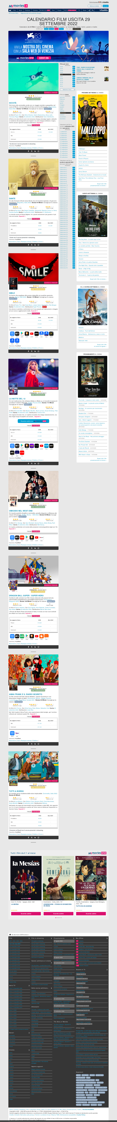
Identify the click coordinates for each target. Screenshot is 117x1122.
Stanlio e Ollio (79, 995)
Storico (29, 515)
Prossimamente (71, 1109)
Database (22, 1109)
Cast (18, 148)
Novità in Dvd (12, 982)
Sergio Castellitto (29, 210)
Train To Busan (83, 152)
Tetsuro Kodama (20, 607)
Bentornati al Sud (36, 1034)
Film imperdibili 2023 (14, 954)
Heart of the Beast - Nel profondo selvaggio (91, 436)
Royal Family (80, 1087)
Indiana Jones (93, 1092)
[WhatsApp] (38, 151)
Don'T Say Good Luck (37, 1083)
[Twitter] (32, 151)
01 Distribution (47, 212)
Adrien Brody (47, 523)
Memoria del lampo (36, 1091)
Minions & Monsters (84, 960)
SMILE (12, 293)
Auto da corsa (80, 1092)
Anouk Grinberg (49, 411)
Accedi (105, 6)
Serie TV (44, 1109)
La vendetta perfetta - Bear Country (89, 246)
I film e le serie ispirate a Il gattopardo (86, 1082)
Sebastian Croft (45, 708)
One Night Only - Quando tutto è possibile (91, 265)
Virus (86, 1092)
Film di (11, 976)
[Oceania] (92, 325)
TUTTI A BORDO (16, 791)
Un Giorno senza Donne (38, 1080)
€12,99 (51, 132)
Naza (33, 1094)
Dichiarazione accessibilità (68, 1115)
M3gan (88, 1077)
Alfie (77, 1004)
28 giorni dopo (99, 1075)
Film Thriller (12, 1038)
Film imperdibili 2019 (14, 965)
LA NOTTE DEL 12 (17, 398)
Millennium (96, 1095)
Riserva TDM (55, 1115)
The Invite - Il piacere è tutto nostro (89, 400)
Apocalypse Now (80, 990)
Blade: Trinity (79, 986)
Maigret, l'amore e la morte (38, 1069)
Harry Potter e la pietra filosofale (88, 262)
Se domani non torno (37, 1045)
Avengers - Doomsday (37, 1017)
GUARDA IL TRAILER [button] (50, 92)
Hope (33, 1028)
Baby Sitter (97, 1085)
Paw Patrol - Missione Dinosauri (62, 1008)
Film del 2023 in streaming (38, 949)
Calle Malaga (82, 430)
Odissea (81, 943)
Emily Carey (28, 708)
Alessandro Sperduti (41, 210)
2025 (17, 941)
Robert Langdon (80, 1095)
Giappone (12, 601)
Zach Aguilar (31, 607)
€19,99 (40, 623)
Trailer (79, 1109)
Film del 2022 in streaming (38, 952)
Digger (33, 1056)
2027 (10, 941)
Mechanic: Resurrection (82, 981)
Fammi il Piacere (83, 158)
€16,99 (40, 324)
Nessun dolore (83, 451)
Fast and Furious (91, 1097)
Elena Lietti (49, 115)
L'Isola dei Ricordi (84, 448)
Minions (78, 1075)
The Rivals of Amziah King (38, 1072)
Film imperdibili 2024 (14, 952)
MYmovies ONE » (14, 13)
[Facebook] (28, 151)
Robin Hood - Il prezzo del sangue (88, 957)
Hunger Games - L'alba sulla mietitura (41, 1012)
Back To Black (79, 977)
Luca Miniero (19, 801)
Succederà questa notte (38, 1042)
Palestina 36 (35, 1026)
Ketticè (81, 168)
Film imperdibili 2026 (14, 946)
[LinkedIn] (35, 151)
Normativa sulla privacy (27, 1115)
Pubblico (35, 148)
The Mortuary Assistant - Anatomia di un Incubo (92, 175)
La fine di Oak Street (84, 952)
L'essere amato (35, 1053)
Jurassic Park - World (101, 1087)
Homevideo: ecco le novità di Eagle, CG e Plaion (88, 1057)
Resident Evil (82, 413)
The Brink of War (36, 1077)
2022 (14, 109)
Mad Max (79, 1105)
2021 (33, 700)
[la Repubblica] (106, 2)
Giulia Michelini (13, 803)
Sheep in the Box (84, 255)
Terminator (93, 1105)
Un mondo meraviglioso (85, 433)
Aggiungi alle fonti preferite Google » (31, 13)
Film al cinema (13, 973)
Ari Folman (18, 708)
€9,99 (39, 225)
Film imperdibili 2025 (14, 949)
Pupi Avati (18, 210)
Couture (81, 259)
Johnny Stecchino (80, 972)
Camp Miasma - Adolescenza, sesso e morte (92, 334)
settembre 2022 (30, 117)
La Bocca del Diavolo (37, 1088)
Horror (17, 297)
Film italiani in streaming (38, 954)
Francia (35, 403)
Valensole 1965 (83, 340)
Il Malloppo (82, 149)
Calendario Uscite (35, 1109)
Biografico (20, 202)
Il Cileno (81, 249)
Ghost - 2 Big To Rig (84, 268)
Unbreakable (101, 1092)
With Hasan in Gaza (84, 454)
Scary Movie (85, 1075)
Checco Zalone (80, 1085)
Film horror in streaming (38, 957)
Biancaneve (100, 1082)
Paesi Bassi (22, 700)
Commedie (12, 1035)
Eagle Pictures (37, 307)
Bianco (33, 1050)
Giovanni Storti (39, 801)
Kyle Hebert (12, 609)
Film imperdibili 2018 (14, 968)
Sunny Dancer (83, 171)
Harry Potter (89, 1095)
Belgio (43, 698)
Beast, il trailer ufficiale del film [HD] (85, 1044)
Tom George (18, 523)
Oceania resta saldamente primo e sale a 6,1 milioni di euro (91, 1047)
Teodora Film (41, 412)
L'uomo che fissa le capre (82, 999)
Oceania (81, 327)
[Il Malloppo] (92, 146)
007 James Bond (103, 1090)
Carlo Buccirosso (49, 801)
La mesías (15, 904)
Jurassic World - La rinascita (83, 1022)
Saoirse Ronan (39, 523)
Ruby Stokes (36, 708)
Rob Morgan (52, 305)
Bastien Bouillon (30, 411)
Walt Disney (40, 525)
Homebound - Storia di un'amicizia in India (58, 905)
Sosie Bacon (29, 305)
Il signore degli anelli (82, 1102)
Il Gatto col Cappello (37, 1037)
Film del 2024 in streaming (38, 946)
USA (21, 297)
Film (27, 1109)
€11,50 (40, 723)
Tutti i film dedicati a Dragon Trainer (85, 1080)
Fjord (33, 1031)
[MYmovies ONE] (97, 853)
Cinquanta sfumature (82, 1090)
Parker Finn (18, 305)
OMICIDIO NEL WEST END (21, 510)
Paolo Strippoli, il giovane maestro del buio (87, 1054)
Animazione (48, 599)
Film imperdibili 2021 (14, 960)
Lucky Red (30, 710)
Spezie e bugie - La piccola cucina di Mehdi (91, 403)
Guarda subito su (27, 421)
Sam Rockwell (30, 523)
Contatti (17, 1115)
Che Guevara (86, 1105)
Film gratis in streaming (37, 941)
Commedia (46, 793)
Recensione (12, 148)
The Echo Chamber (84, 441)
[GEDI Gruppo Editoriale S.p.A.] (99, 2)
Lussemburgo (13, 700)
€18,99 (40, 626)
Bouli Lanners (40, 411)
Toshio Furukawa (50, 607)
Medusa (44, 803)
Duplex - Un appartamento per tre (84, 1008)
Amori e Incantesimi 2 (59, 1018)
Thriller (30, 403)
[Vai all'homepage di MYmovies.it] (18, 7)
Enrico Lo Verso (52, 210)
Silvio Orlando (29, 115)
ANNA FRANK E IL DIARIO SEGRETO (25, 694)
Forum (41, 148)
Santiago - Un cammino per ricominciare (90, 408)
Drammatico (52, 107)
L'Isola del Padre (36, 1085)
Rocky (99, 1105)
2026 (14, 941)
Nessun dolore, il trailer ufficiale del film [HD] (87, 1060)
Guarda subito (26, 914)
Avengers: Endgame (84, 416)
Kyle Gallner (45, 305)
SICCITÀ (12, 103)
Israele (29, 700)
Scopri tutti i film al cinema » (98, 279)
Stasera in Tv (55, 1109)
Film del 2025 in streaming (38, 943)
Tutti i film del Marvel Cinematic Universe (87, 1100)
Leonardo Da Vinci (89, 1087)
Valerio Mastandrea (39, 115)
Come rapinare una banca (86, 162)
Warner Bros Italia (45, 609)
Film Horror (12, 1041)
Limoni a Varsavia (84, 252)
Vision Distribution (48, 117)
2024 (21, 941)
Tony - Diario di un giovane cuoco (88, 242)
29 (24, 117)
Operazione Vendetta (81, 1017)
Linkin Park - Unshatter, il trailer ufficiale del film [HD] (89, 1039)
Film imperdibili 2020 (14, 963)
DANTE (12, 198)
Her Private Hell (83, 445)
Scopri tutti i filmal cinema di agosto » (100, 345)
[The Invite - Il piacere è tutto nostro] (92, 397)
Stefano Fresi (30, 801)
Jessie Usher (37, 305)
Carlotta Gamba (13, 212)
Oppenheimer (89, 1085)
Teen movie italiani (81, 1097)
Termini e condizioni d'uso (42, 1115)
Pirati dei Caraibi (93, 1090)
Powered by (12, 145)
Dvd (49, 1109)
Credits (11, 1115)
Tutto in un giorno (84, 906)
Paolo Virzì (18, 115)
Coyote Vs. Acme (84, 165)
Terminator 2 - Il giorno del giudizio (89, 275)
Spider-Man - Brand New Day (86, 946)
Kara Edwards (40, 607)
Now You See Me (81, 1077)
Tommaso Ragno (14, 117)
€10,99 (40, 132)
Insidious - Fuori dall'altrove (87, 331)
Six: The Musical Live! (37, 1074)
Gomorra (92, 1075)
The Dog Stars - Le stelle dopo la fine (89, 239)
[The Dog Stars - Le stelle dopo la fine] (92, 236)
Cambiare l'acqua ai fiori (38, 1039)
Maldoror (81, 337)
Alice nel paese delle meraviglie (96, 1102)
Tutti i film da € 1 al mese (23, 853)
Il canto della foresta (37, 1048)
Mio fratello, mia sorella (82, 1013)
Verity (33, 1058)
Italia (10, 109)
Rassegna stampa (26, 148)
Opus (97, 1080)
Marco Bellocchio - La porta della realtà (90, 272)
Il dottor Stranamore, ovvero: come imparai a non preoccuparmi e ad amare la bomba (92, 424)
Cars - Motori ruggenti (85, 420)
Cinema (16, 1109)
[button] (40, 122)
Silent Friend (82, 155)
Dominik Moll (18, 411)
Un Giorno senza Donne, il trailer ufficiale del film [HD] (90, 1067)
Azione (11, 1046)
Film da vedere (13, 971)
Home (11, 1109)
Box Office (63, 1109)
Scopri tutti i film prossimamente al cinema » (98, 184)
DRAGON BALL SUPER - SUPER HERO (26, 595)
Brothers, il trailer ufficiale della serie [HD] (86, 1042)
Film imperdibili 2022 (14, 957)
